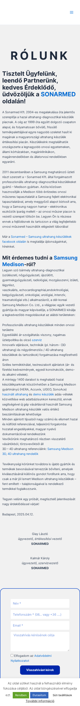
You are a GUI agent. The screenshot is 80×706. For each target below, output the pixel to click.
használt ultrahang (15, 394)
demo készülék (43, 394)
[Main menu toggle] (71, 12)
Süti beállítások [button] (62, 695)
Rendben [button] (21, 695)
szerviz (37, 340)
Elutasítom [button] (39, 695)
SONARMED (58, 94)
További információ (40, 701)
